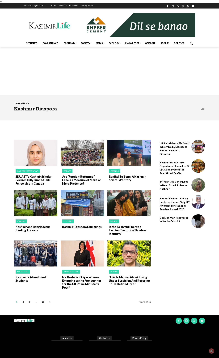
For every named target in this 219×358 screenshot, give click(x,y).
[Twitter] (178, 6)
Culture (68, 221)
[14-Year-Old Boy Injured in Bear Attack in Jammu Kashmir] (198, 185)
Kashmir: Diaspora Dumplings (82, 227)
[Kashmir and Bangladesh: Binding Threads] (35, 203)
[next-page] (50, 301)
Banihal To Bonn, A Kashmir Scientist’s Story (127, 178)
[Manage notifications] (211, 351)
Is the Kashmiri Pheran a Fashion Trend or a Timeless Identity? (128, 230)
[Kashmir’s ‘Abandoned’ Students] (35, 253)
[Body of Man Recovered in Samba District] (198, 221)
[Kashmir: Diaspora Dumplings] (82, 203)
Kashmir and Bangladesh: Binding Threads (33, 228)
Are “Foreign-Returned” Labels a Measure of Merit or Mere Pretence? (81, 180)
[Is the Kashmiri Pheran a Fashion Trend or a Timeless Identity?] (129, 203)
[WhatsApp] (188, 6)
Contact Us (104, 338)
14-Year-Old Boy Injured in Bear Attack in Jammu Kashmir (174, 185)
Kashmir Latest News (27, 171)
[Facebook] (167, 6)
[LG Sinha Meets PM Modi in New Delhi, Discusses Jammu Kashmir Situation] (198, 146)
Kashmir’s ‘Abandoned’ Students (31, 278)
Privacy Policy (139, 338)
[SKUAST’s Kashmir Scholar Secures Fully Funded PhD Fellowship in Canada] (35, 153)
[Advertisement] (109, 71)
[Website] (183, 6)
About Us (67, 338)
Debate (67, 171)
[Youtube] (193, 6)
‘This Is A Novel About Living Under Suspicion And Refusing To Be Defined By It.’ (129, 280)
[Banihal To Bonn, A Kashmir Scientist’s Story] (129, 153)
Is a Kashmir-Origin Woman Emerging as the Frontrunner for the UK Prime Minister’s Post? (81, 282)
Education (22, 271)
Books (113, 271)
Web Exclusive (71, 271)
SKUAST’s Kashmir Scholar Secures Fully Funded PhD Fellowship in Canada (33, 180)
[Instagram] (173, 6)
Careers (114, 171)
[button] (191, 43)
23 (43, 302)
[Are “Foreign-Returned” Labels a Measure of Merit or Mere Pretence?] (82, 153)
